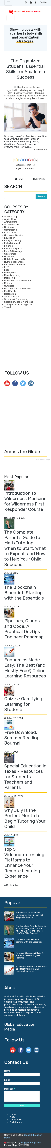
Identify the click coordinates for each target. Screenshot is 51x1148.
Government (11, 254)
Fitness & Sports (13, 248)
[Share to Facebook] (25, 160)
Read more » (40, 149)
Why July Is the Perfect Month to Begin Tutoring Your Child (24, 818)
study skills (40, 95)
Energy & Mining (13, 240)
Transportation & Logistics (18, 304)
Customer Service (13, 235)
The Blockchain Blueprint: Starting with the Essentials (24, 593)
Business (9, 227)
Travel (7, 307)
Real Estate (10, 291)
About (13, 1117)
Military (8, 283)
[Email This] (15, 160)
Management (11, 272)
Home (20, 179)
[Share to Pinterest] (30, 160)
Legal (7, 270)
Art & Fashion (11, 224)
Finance (8, 246)
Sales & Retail (11, 296)
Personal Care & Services (17, 288)
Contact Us (16, 1119)
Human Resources (14, 262)
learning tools (24, 95)
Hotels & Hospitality (14, 259)
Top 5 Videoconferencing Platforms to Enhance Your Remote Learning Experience (24, 862)
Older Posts (39, 179)
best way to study (24, 93)
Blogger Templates (31, 1142)
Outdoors (9, 286)
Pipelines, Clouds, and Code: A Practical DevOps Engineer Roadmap (24, 629)
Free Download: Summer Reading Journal (22, 738)
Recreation (10, 294)
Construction (11, 232)
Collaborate (16, 1122)
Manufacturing (12, 275)
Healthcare (10, 256)
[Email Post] (33, 164)
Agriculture (10, 219)
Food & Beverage (13, 251)
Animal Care (10, 222)
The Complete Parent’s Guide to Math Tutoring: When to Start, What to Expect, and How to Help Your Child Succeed (25, 548)
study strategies (15, 98)
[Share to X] (20, 160)
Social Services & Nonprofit (18, 302)
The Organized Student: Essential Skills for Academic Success (25, 69)
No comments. (27, 168)
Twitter (43, 2)
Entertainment (12, 243)
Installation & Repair (15, 264)
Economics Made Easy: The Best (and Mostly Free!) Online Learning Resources (25, 668)
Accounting (10, 216)
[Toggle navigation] (8, 3)
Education (9, 238)
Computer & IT (12, 230)
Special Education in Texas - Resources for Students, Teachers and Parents (25, 776)
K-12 (6, 267)
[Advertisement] (25, 339)
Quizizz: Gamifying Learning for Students (23, 704)
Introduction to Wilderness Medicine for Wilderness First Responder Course (25, 501)
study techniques (34, 98)
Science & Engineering (16, 299)
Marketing (9, 278)
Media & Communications (17, 280)
